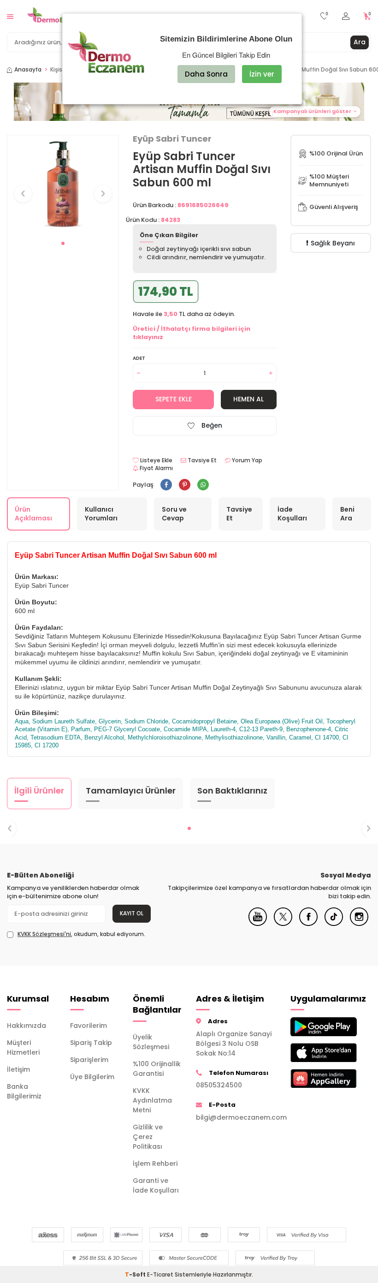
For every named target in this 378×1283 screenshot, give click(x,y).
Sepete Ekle (173, 399)
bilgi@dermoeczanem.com (236, 1117)
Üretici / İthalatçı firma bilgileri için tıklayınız (191, 332)
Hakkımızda (26, 1025)
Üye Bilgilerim (92, 1076)
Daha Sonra (206, 74)
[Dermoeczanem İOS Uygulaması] (315, 1052)
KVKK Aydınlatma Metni (152, 1100)
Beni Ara (347, 514)
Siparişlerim (89, 1059)
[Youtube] (257, 923)
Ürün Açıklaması (33, 514)
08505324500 (219, 1085)
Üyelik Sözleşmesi (151, 1041)
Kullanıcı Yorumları (101, 514)
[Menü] (10, 16)
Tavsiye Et (201, 460)
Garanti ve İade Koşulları (156, 1185)
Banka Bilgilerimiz (24, 1091)
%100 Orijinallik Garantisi (157, 1068)
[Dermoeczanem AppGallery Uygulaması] (315, 1078)
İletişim (18, 1069)
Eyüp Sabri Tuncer (172, 139)
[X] (283, 923)
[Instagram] (359, 923)
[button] (63, 243)
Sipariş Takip (91, 1042)
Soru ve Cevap (174, 514)
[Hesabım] (345, 16)
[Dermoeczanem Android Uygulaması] (315, 1026)
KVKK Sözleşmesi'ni (44, 934)
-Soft (136, 1274)
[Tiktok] (334, 923)
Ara (360, 42)
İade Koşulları (292, 514)
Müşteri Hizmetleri (23, 1047)
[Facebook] (308, 923)
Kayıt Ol (131, 913)
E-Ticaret (160, 1274)
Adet (139, 358)
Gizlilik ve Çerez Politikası (148, 1136)
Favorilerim (88, 1025)
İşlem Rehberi (155, 1163)
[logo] (58, 16)
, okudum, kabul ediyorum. (81, 934)
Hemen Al (248, 399)
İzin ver (261, 74)
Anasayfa (27, 69)
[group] (62, 185)
